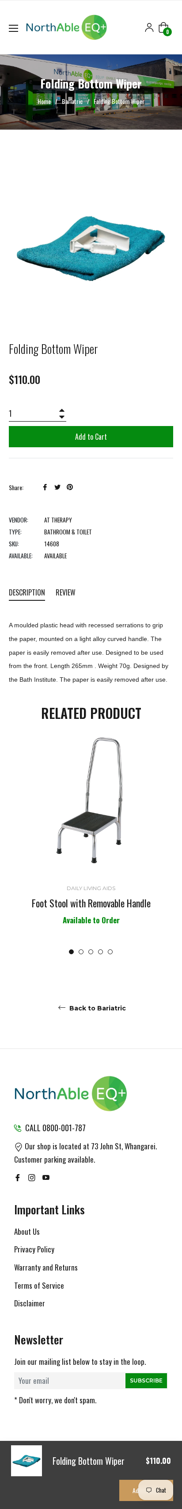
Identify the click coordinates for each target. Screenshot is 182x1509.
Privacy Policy (34, 1249)
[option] (91, 844)
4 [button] (100, 951)
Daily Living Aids (91, 888)
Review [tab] (66, 592)
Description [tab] (27, 592)
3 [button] (90, 951)
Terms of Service (39, 1285)
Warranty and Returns (46, 1267)
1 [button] (71, 951)
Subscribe (146, 1380)
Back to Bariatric (97, 1008)
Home (44, 101)
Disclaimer (29, 1303)
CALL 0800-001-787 (55, 1127)
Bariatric (72, 101)
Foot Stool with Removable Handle (91, 903)
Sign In (149, 27)
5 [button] (110, 951)
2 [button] (81, 951)
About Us (27, 1231)
